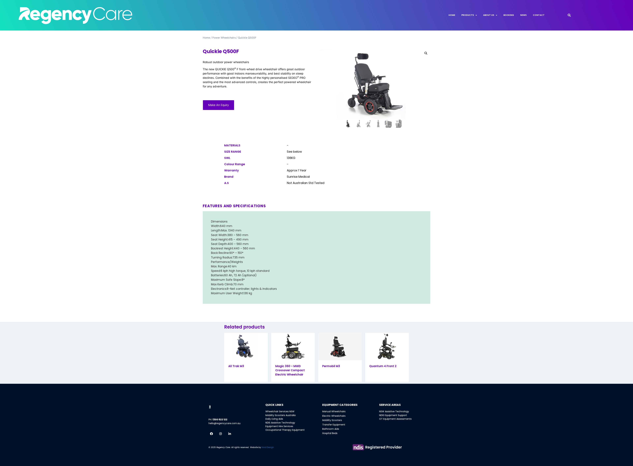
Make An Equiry (218, 105)
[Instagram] (221, 434)
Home (452, 15)
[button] (569, 15)
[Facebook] (211, 434)
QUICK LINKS (274, 405)
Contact (538, 15)
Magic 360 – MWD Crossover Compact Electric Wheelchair (290, 370)
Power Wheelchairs (224, 37)
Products (467, 15)
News (523, 15)
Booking (508, 15)
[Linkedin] (230, 434)
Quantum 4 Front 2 (382, 366)
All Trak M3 (236, 366)
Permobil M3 (331, 366)
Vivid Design (267, 447)
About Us (488, 15)
